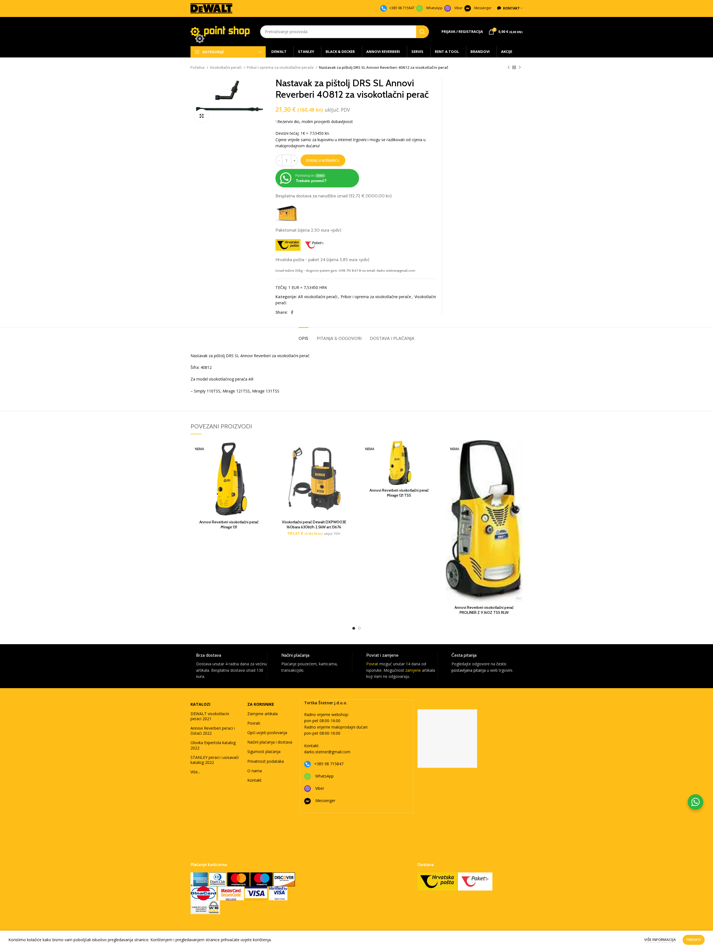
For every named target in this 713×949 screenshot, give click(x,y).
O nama (254, 770)
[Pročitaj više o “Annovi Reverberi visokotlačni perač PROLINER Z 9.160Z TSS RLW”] (518, 449)
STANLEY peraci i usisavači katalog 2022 (215, 760)
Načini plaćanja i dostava (269, 742)
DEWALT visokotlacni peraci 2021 (210, 716)
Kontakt (254, 780)
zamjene (413, 670)
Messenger (483, 8)
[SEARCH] (422, 31)
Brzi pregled (263, 461)
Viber (458, 8)
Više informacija (660, 939)
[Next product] (519, 67)
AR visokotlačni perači (317, 296)
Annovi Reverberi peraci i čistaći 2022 (213, 730)
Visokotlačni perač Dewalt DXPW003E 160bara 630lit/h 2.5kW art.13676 (314, 524)
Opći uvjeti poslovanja (267, 732)
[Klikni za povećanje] (202, 116)
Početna (198, 67)
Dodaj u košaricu (323, 160)
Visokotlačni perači (226, 67)
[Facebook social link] (292, 312)
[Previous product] (508, 67)
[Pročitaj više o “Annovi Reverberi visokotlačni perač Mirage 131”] (263, 449)
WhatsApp (434, 8)
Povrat (372, 663)
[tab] (303, 335)
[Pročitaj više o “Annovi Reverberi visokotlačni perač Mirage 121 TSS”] (433, 449)
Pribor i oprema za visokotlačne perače (280, 67)
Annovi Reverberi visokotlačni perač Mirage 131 (228, 524)
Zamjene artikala (262, 713)
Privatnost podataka (265, 761)
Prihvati (694, 939)
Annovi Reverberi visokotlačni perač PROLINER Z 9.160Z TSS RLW (484, 610)
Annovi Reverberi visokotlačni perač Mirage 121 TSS (399, 493)
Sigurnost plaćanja (263, 751)
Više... (195, 771)
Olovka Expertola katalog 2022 (213, 745)
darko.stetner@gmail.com (327, 751)
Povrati (253, 723)
